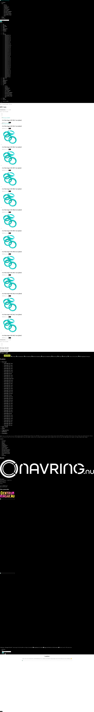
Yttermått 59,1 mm (8, 38)
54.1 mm (16, 435)
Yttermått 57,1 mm (8, 36)
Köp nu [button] (10, 122)
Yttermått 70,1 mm (8, 52)
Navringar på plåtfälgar (8, 11)
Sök (1, 21)
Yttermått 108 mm (7, 75)
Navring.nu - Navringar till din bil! (6, 647)
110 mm (16, 437)
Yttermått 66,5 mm (8, 46)
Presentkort (4, 31)
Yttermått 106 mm (7, 74)
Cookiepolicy (6, 8)
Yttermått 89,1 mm (8, 73)
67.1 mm (61, 435)
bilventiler (21, 437)
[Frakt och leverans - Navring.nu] (54, 356)
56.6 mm (22, 435)
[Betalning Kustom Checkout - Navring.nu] (7, 356)
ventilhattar (86, 437)
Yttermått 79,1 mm (8, 66)
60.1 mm (37, 435)
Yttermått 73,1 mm (8, 61)
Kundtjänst (3, 2)
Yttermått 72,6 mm (8, 60)
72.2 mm (84, 435)
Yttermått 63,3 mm (8, 40)
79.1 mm (11, 437)
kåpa (61, 437)
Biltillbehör (4, 29)
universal (80, 437)
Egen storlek (5, 26)
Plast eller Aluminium (7, 12)
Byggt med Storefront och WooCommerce (51, 647)
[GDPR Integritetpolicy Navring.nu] (84, 356)
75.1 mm (4, 437)
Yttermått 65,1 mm (8, 43)
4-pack (1, 435)
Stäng (1, 711)
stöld (70, 437)
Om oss (5, 4)
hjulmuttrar (42, 437)
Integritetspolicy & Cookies (38, 647)
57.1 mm (25, 435)
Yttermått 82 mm (7, 69)
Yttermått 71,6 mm (8, 55)
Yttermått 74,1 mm (8, 62)
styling (67, 437)
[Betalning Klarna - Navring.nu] (13, 356)
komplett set (52, 437)
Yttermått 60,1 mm (8, 39)
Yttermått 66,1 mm (8, 44)
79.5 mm (13, 437)
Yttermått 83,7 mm (8, 71)
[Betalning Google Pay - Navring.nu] (46, 356)
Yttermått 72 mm (7, 56)
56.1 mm (19, 435)
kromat (60, 437)
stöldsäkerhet (73, 437)
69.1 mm (67, 435)
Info (2, 3)
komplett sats (49, 437)
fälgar (26, 437)
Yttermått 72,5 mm (8, 58)
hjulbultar (29, 437)
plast (65, 437)
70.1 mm (70, 435)
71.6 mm (79, 435)
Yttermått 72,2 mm (8, 57)
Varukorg (4, 653)
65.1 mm (52, 435)
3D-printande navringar (7, 14)
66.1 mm (55, 435)
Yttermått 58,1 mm (8, 37)
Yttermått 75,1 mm (8, 63)
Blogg (3, 17)
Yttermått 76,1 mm (8, 64)
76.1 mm (7, 437)
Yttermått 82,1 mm (8, 70)
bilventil (19, 437)
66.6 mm (58, 435)
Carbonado (24, 437)
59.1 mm (32, 435)
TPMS (4, 27)
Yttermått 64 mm (7, 42)
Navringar (4, 25)
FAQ (4, 16)
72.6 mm (87, 435)
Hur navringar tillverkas (7, 13)
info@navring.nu (5, 485)
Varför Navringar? (7, 9)
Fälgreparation (5, 28)
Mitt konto (3, 18)
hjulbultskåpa (32, 437)
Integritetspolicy (6, 7)
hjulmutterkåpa (39, 437)
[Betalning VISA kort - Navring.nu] (27, 356)
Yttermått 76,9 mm (8, 65)
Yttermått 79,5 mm (8, 67)
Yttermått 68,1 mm (8, 49)
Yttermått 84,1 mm (8, 72)
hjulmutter (35, 437)
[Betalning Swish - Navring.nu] (20, 356)
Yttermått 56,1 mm (8, 35)
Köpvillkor (5, 5)
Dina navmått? (6, 10)
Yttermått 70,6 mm (8, 54)
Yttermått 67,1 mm (8, 48)
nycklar (63, 437)
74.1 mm (1, 437)
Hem (3, 24)
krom (55, 437)
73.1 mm (91, 435)
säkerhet (78, 437)
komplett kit (45, 437)
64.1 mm (49, 435)
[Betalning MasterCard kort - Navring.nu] (36, 356)
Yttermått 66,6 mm (8, 47)
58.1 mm (28, 435)
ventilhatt (83, 437)
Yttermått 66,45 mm (8, 45)
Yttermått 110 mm (7, 76)
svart (75, 437)
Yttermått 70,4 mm (8, 53)
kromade (57, 437)
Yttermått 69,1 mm (8, 51)
